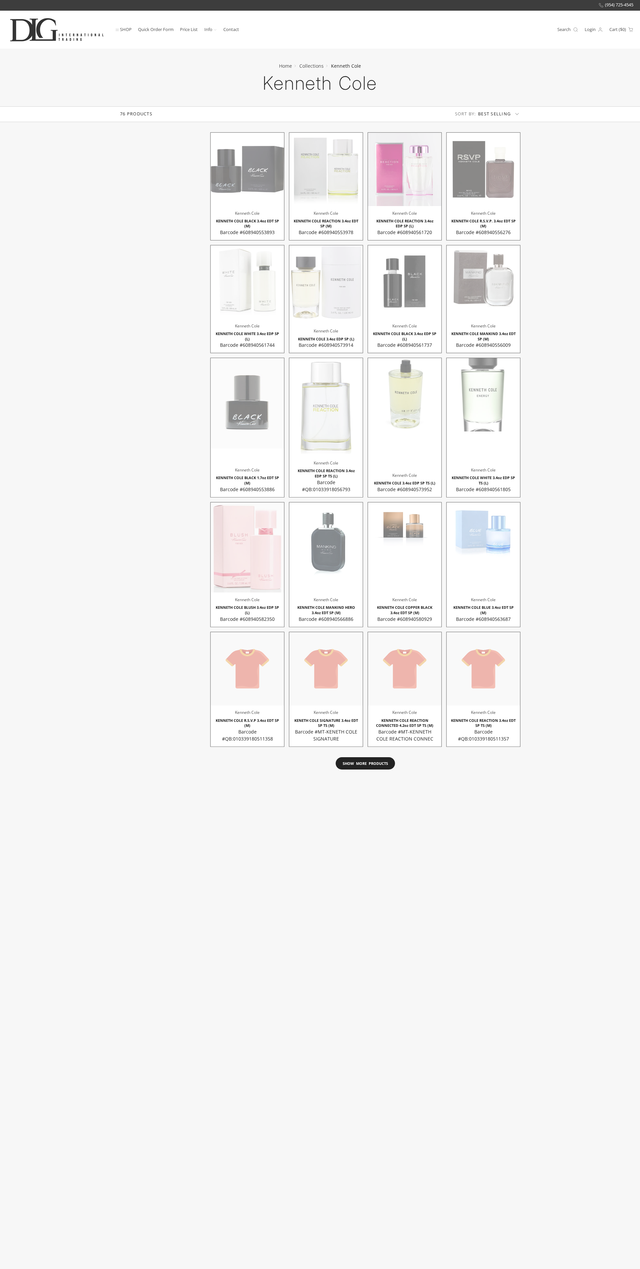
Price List (189, 29)
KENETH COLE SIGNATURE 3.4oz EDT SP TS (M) (326, 689)
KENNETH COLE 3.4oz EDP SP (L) (326, 299)
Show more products (365, 763)
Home (285, 66)
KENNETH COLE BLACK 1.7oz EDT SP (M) (247, 427)
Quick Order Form (156, 29)
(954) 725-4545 (619, 5)
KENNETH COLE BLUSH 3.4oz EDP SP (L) (247, 564)
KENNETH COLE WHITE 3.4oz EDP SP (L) (247, 299)
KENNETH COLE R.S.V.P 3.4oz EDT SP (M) (247, 689)
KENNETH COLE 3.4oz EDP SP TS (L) (404, 427)
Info (208, 29)
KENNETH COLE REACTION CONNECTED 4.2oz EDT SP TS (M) (404, 689)
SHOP (126, 29)
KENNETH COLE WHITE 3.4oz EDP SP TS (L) (483, 427)
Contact (231, 29)
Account (594, 29)
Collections (311, 66)
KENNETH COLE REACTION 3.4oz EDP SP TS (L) (326, 427)
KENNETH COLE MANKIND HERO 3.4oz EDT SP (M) (326, 564)
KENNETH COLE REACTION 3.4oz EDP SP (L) (404, 186)
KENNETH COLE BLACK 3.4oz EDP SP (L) (404, 299)
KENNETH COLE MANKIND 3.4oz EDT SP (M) (483, 299)
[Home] (57, 29)
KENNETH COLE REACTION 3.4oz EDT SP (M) (326, 186)
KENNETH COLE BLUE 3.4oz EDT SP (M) (483, 564)
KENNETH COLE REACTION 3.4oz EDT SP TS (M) (483, 689)
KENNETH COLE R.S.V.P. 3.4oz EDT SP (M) (483, 186)
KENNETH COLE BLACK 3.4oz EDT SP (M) (247, 186)
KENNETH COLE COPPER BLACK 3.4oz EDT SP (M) (404, 564)
